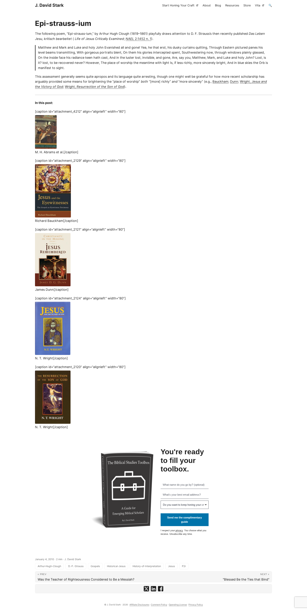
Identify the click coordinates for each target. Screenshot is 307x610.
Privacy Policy (195, 604)
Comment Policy (159, 604)
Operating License (178, 604)
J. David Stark (49, 5)
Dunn (234, 81)
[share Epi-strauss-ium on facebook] (160, 588)
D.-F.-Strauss (76, 566)
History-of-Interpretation (147, 566)
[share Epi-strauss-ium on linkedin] (153, 588)
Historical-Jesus (116, 566)
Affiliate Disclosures (139, 604)
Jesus (171, 566)
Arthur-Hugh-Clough (49, 566)
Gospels (95, 566)
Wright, (94, 87)
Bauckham (220, 81)
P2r (184, 566)
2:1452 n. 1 (138, 39)
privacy (179, 530)
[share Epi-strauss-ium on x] (146, 588)
